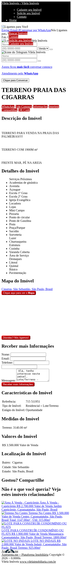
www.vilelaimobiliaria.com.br (38, 561)
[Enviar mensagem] (51, 49)
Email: (5, 358)
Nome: (6, 354)
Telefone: (7, 362)
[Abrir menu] (2, 26)
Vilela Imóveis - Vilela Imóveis (20, 3)
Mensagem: (9, 380)
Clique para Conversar (15, 80)
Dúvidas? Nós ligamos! (16, 337)
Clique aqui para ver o (18, 292)
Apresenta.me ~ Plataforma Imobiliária (25, 554)
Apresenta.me (10, 551)
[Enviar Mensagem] (39, 61)
